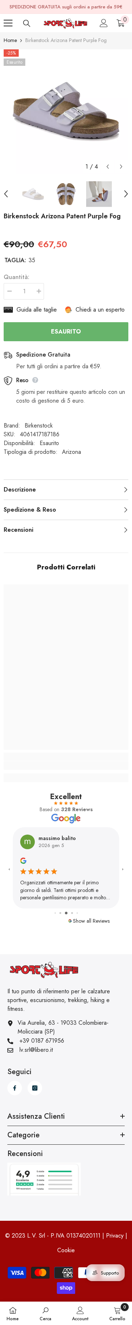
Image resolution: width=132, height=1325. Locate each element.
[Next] (121, 166)
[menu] (8, 23)
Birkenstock (39, 425)
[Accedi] (104, 23)
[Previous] (107, 166)
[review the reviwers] (23, 860)
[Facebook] (14, 1088)
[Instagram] (34, 1088)
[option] (66, 111)
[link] (66, 765)
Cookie (66, 1250)
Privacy (115, 1235)
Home (10, 40)
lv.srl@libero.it (36, 1050)
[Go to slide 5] (72, 913)
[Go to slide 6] (77, 913)
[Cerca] (26, 23)
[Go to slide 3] (60, 913)
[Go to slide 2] (55, 913)
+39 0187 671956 (41, 1040)
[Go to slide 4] (66, 913)
